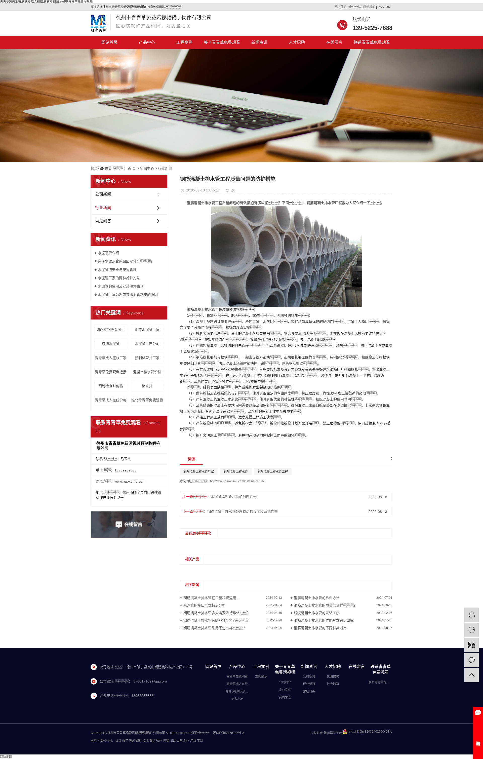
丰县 (200, 740)
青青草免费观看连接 (111, 372)
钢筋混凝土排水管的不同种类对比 (320, 628)
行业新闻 (165, 168)
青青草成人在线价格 (111, 400)
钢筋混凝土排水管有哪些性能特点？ (216, 620)
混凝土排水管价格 (147, 372)
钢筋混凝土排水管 (236, 471)
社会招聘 (333, 684)
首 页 (132, 168)
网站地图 (369, 7)
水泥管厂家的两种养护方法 (119, 278)
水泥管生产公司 (147, 344)
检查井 (147, 386)
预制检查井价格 (110, 386)
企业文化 (285, 690)
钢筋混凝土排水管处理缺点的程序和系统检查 (242, 511)
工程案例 (184, 42)
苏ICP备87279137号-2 (228, 733)
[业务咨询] (471, 615)
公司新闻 (103, 194)
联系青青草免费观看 (372, 42)
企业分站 (355, 7)
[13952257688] (471, 630)
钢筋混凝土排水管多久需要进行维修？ (216, 613)
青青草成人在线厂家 (111, 358)
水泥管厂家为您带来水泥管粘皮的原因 (128, 295)
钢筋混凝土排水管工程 (273, 471)
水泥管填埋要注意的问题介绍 (234, 497)
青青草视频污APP (237, 691)
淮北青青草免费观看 (147, 400)
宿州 (159, 740)
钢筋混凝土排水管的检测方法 (317, 598)
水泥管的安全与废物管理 (117, 270)
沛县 (193, 740)
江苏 (118, 740)
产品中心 (147, 42)
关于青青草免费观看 (222, 42)
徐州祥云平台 (332, 733)
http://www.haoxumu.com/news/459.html (237, 481)
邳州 (186, 740)
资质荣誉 (285, 697)
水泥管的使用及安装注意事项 (121, 286)
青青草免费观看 (237, 676)
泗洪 (152, 740)
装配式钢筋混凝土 (111, 330)
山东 (180, 740)
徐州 (132, 740)
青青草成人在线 (237, 684)
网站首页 (109, 42)
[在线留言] (471, 660)
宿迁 (139, 740)
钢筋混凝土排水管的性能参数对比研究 (324, 620)
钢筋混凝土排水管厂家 (199, 471)
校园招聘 (333, 676)
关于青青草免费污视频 (285, 669)
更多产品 (237, 699)
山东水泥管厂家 (147, 330)
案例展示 (261, 676)
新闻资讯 (259, 42)
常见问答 (103, 221)
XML (389, 7)
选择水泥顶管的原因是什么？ (126, 261)
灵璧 (166, 740)
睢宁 (125, 740)
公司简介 (285, 682)
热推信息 (341, 7)
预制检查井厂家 (147, 358)
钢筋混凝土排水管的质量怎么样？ (325, 605)
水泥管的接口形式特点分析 (204, 605)
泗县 (173, 740)
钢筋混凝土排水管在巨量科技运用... (211, 598)
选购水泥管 (110, 344)
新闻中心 (147, 168)
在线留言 (334, 42)
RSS (381, 7)
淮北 (146, 740)
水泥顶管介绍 (108, 253)
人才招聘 (297, 42)
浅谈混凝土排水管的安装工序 (317, 613)
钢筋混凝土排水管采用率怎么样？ (215, 628)
